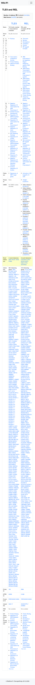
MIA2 (14, 444)
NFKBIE (23, 419)
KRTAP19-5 (12, 416)
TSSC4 (23, 514)
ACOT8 (23, 273)
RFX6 (10, 501)
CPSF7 (14, 308)
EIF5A (29, 341)
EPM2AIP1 (28, 346)
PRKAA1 (11, 488)
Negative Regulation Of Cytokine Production (26, 105)
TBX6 (13, 534)
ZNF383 (15, 576)
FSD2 (17, 346)
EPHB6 (23, 346)
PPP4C (23, 448)
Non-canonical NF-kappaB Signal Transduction (26, 142)
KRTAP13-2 (12, 411)
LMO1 (16, 429)
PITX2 (10, 479)
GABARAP (12, 349)
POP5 (27, 446)
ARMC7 (27, 281)
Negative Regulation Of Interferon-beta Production (27, 132)
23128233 (25, 215)
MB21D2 (28, 394)
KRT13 (16, 393)
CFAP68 (11, 304)
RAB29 (23, 461)
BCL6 (10, 284)
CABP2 (11, 293)
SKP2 (10, 519)
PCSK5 (15, 474)
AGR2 (10, 273)
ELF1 (26, 343)
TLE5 (14, 23)
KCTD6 (27, 376)
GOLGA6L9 (12, 358)
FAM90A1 (11, 339)
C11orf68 (23, 296)
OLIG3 (10, 469)
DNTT (27, 333)
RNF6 (22, 471)
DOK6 (10, 324)
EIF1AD (11, 329)
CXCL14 (29, 326)
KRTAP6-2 (11, 419)
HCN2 (17, 259)
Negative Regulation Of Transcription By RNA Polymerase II (14, 106)
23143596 (25, 243)
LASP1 (28, 383)
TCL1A (23, 499)
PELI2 (27, 438)
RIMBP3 (15, 503)
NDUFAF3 (23, 411)
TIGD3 (14, 541)
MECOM (11, 439)
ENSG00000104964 (14, 599)
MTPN (27, 404)
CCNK (10, 303)
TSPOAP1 (29, 513)
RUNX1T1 (28, 473)
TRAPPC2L (27, 506)
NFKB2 (27, 416)
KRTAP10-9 (12, 406)
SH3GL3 (11, 514)
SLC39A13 (24, 483)
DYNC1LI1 (27, 334)
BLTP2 (23, 294)
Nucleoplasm (26, 42)
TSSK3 (17, 556)
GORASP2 (11, 359)
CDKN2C (28, 308)
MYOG (10, 458)
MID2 (22, 398)
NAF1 (17, 458)
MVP (14, 454)
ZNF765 (27, 536)
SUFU (10, 533)
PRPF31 (11, 491)
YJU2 (22, 528)
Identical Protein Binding (14, 64)
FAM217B (11, 338)
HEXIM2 (14, 369)
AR (15, 276)
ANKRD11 (11, 276)
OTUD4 (27, 433)
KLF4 (13, 391)
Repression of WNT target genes (14, 174)
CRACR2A (11, 309)
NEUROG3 (24, 414)
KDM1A (11, 389)
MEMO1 (27, 396)
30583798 (25, 203)
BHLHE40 (14, 284)
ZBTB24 (15, 569)
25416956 (26, 15)
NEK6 (10, 463)
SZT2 (26, 494)
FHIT (28, 354)
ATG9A (27, 284)
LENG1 (23, 384)
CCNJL (14, 301)
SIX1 (14, 516)
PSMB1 (15, 493)
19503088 (25, 238)
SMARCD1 (11, 523)
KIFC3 (15, 389)
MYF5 (17, 454)
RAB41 (27, 461)
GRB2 (10, 364)
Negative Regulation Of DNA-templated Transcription (14, 142)
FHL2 (22, 356)
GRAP (22, 364)
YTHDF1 (15, 568)
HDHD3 (15, 368)
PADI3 (22, 434)
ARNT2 (23, 283)
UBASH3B (24, 521)
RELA (17, 499)
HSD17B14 (24, 373)
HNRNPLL (11, 379)
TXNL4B (28, 518)
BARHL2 (23, 291)
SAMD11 (28, 474)
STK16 (10, 531)
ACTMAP (11, 271)
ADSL (27, 274)
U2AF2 (14, 558)
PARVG (11, 473)
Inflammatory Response (26, 116)
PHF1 (14, 476)
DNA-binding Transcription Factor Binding (27, 645)
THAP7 (11, 541)
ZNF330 (17, 574)
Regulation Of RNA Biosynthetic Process (14, 629)
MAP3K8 (23, 393)
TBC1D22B (24, 498)
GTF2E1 (11, 366)
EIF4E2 (15, 329)
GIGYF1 (15, 353)
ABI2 (14, 269)
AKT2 (22, 278)
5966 (22, 589)
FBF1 (10, 341)
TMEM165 (27, 503)
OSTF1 (28, 431)
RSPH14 (26, 471)
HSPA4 (29, 373)
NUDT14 (28, 428)
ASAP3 (27, 283)
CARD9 (15, 296)
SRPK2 (11, 529)
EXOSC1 (23, 349)
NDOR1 (11, 461)
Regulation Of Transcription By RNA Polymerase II (14, 122)
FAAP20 (28, 351)
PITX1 (14, 478)
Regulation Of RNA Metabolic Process (14, 617)
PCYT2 (23, 438)
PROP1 (16, 489)
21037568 (25, 208)
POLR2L (23, 446)
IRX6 (13, 388)
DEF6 (26, 329)
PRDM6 (16, 486)
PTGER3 (23, 458)
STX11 (14, 531)
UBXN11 (14, 561)
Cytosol (25, 45)
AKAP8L (11, 274)
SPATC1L (26, 488)
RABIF (23, 463)
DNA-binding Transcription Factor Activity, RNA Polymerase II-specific (27, 73)
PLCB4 (27, 441)
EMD (30, 343)
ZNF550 (23, 533)
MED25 (11, 441)
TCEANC (11, 536)
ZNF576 (15, 583)
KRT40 (10, 398)
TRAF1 (14, 544)
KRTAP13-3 (12, 413)
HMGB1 (11, 373)
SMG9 (22, 486)
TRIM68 (28, 509)
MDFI (14, 438)
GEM (13, 351)
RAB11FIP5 (24, 263)
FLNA (26, 358)
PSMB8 (23, 454)
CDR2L (28, 309)
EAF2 (17, 326)
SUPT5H (14, 533)
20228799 (26, 255)
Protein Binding (14, 62)
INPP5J (15, 386)
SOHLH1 (11, 526)
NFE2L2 (29, 414)
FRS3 (14, 346)
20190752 (25, 186)
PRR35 (10, 493)
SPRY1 (27, 489)
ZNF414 (15, 578)
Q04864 (23, 606)
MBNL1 (16, 436)
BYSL (10, 288)
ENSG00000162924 (26, 599)
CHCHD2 (28, 314)
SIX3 (10, 518)
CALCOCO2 (16, 294)
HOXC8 (11, 383)
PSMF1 (15, 494)
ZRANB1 (15, 586)
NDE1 (30, 409)
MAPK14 (15, 434)
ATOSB (11, 281)
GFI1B (10, 353)
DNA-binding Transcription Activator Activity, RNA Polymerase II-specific (27, 83)
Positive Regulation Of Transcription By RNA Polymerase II (27, 161)
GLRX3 (28, 259)
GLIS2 (10, 354)
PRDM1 (17, 484)
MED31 (15, 441)
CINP (29, 316)
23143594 (25, 220)
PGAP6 (23, 439)
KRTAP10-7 (12, 403)
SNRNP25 (27, 486)
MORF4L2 (11, 451)
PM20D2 (29, 443)
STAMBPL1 (27, 491)
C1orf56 (23, 299)
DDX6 (16, 318)
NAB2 (14, 458)
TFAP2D (16, 539)
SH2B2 (15, 513)
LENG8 (15, 428)
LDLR (15, 426)
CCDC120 (11, 299)
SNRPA (11, 524)
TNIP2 (28, 504)
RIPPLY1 (23, 469)
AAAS (30, 269)
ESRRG (28, 348)
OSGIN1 (15, 469)
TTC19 (27, 516)
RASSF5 (28, 464)
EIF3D (26, 338)
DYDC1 (11, 326)
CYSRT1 (11, 316)
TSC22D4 (11, 553)
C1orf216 (16, 289)
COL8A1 (23, 321)
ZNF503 (15, 581)
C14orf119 (11, 289)
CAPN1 (11, 296)
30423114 (25, 240)
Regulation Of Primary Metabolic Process (14, 658)
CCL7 (10, 301)
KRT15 (10, 394)
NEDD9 (23, 413)
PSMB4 (11, 494)
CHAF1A (23, 314)
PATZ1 (15, 473)
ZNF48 (10, 581)
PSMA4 (28, 453)
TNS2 (14, 543)
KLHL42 (28, 379)
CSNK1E (11, 311)
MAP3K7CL (24, 391)
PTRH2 (11, 496)
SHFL (15, 514)
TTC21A (23, 518)
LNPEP (23, 388)
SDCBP (15, 509)
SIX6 (13, 518)
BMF (26, 294)
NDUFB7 (15, 461)
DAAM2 (28, 328)
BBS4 (27, 291)
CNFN (17, 306)
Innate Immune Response (27, 156)
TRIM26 (11, 548)
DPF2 (22, 334)
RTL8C (23, 473)
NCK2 (26, 409)
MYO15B (15, 456)
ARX (16, 278)
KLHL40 (23, 379)
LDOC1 (11, 428)
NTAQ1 (11, 466)
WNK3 (22, 526)
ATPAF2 (29, 288)
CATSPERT (12, 298)
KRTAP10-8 (12, 404)
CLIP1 (22, 319)
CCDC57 (16, 299)
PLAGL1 (14, 479)
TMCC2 (11, 543)
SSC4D (15, 529)
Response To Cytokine (26, 137)
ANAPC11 (16, 274)
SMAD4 (11, 521)
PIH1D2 (23, 441)
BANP (27, 289)
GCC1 (10, 351)
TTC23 (10, 558)
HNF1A (15, 373)
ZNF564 (28, 533)
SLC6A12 (28, 484)
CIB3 (14, 304)
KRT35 (14, 396)
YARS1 (27, 526)
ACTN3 (27, 273)
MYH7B (11, 456)
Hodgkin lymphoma (25, 180)
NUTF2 (10, 468)
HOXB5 (15, 381)
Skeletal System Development (14, 112)
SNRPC (15, 524)
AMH (10, 259)
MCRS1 (11, 438)
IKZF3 (10, 384)
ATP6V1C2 (24, 288)
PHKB (10, 261)
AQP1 (30, 278)
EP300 (26, 344)
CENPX (23, 311)
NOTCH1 (23, 424)
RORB (14, 504)
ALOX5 (26, 278)
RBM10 (16, 498)
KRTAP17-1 (12, 414)
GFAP (17, 351)
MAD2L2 (23, 389)
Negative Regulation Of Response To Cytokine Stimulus (14, 150)
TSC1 (15, 551)
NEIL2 (27, 413)
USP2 (10, 563)
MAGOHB (15, 433)
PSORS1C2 (24, 456)
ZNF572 (23, 534)
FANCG (16, 339)
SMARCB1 (16, 521)
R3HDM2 (27, 459)
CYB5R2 (23, 328)
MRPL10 (29, 403)
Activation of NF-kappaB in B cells (27, 174)
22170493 (26, 231)
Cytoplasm (25, 43)
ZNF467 (15, 579)
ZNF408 (11, 578)
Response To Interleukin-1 (13, 156)
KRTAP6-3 (11, 421)
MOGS (23, 261)
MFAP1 (11, 444)
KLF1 (10, 391)
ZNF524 (11, 583)
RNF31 (10, 504)
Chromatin (25, 38)
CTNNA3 (29, 324)
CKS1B (23, 318)
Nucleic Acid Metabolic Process (26, 627)
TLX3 (22, 503)
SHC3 (22, 481)
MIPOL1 (23, 399)
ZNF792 (15, 584)
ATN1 (13, 279)
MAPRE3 (11, 436)
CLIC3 (10, 306)
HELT (10, 369)
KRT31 (14, 394)
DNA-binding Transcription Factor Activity (27, 91)
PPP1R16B (12, 484)
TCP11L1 (27, 499)
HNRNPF (11, 374)
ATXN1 (23, 289)
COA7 (10, 308)
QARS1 (15, 496)
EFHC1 (16, 328)
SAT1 (14, 508)
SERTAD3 (11, 511)
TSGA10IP (11, 556)
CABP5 (11, 294)
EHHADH (27, 336)
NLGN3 (14, 463)
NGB (27, 419)
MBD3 (22, 396)
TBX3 (10, 534)
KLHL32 (27, 378)
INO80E (11, 386)
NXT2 (22, 429)
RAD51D (11, 498)
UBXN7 (23, 524)
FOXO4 (23, 361)
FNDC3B (28, 359)
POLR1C (11, 481)
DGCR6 (11, 319)
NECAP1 (29, 411)
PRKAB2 (11, 489)
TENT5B (11, 539)
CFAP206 (14, 303)
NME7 (26, 421)
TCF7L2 (11, 538)
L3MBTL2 (11, 426)
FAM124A (14, 333)
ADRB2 (23, 274)
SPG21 (11, 528)
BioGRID (13, 17)
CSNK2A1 (16, 311)
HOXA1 (11, 381)
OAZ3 (26, 429)
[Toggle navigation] (31, 3)
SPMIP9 (15, 528)
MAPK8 (28, 393)
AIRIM (14, 273)
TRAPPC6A (24, 508)
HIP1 (26, 368)
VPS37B (11, 566)
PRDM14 (11, 486)
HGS (10, 371)
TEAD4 (15, 538)
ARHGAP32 (12, 278)
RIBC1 (10, 503)
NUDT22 (15, 466)
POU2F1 (16, 481)
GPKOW (28, 363)
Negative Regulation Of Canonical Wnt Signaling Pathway (14, 161)
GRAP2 (17, 363)
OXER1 (11, 471)
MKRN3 (11, 446)
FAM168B (11, 336)
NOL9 (27, 423)
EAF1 (14, 326)
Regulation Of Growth (14, 137)
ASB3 (10, 279)
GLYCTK (23, 363)
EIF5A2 (23, 343)
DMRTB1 (11, 323)
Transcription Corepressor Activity (13, 58)
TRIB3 (14, 546)
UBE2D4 (29, 521)
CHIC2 (23, 316)
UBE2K (23, 523)
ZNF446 (28, 531)
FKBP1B (26, 356)
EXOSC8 (23, 351)
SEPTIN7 (28, 479)
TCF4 (15, 536)
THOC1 (27, 501)
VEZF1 (10, 564)
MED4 (10, 443)
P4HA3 (15, 471)
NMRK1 (23, 423)
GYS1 (15, 366)
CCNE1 (27, 304)
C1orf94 (11, 291)
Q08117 (11, 604)
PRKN (22, 451)
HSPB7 (27, 374)
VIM (18, 564)
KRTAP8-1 (11, 424)
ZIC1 (14, 573)
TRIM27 (15, 548)
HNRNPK (11, 378)
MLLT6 (10, 448)
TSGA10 (11, 554)
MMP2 (23, 401)
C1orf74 (28, 299)
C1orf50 (29, 298)
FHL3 (10, 343)
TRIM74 (23, 511)
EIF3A (22, 338)
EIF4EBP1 (24, 341)
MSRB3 (23, 404)
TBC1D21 (23, 496)
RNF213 (28, 469)
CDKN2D (23, 309)
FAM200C (23, 353)
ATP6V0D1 (16, 281)
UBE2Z (27, 523)
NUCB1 (29, 426)
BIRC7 (10, 286)
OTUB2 (23, 433)
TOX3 (10, 544)
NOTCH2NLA (12, 464)
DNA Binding (26, 88)
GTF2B (23, 366)
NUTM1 (15, 468)
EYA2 (10, 333)
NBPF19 (11, 459)
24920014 (25, 210)
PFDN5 (11, 476)
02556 (10, 594)
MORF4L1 (11, 449)
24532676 (25, 250)
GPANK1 (11, 361)
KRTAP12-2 (12, 409)
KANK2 (17, 388)
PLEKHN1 (24, 443)
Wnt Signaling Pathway (14, 134)
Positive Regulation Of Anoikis (14, 168)
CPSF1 (27, 323)
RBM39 (23, 466)
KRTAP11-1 (12, 408)
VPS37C (16, 566)
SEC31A (23, 479)
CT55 (10, 314)
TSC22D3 (28, 511)
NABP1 (28, 408)
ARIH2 (29, 279)
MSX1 (10, 453)
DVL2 (13, 324)
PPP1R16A (12, 483)
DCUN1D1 (11, 318)
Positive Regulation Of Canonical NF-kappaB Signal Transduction (27, 150)
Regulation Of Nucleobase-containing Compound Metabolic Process (14, 638)
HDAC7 (23, 368)
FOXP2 (11, 346)
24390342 (25, 241)
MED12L (16, 439)
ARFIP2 (25, 279)
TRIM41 (11, 549)
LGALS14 (27, 384)
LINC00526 (12, 429)
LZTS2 (10, 433)
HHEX (13, 371)
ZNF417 (11, 579)
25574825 (25, 221)
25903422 (25, 223)
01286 (22, 594)
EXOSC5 (13, 331)
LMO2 (10, 431)
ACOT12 (27, 271)
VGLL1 (14, 564)
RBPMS (11, 499)
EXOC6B (23, 259)
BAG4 (10, 283)
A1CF (26, 269)
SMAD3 (14, 519)
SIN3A (26, 481)
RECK (27, 466)
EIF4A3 (23, 339)
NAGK (22, 409)
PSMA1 (23, 453)
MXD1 (26, 261)
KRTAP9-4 (24, 381)
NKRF (22, 421)
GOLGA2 (11, 356)
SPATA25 (16, 526)
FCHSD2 (14, 341)
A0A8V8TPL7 (24, 604)
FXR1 (10, 348)
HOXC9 (15, 383)
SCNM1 (11, 509)
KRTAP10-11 (12, 399)
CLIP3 (14, 306)
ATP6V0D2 (24, 286)
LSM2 (17, 431)
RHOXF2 (14, 501)
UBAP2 (11, 559)
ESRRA (23, 348)
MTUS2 (11, 454)
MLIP (27, 399)
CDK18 (27, 306)
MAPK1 (11, 434)
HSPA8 (23, 374)
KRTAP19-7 (12, 418)
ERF (10, 331)
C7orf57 (15, 291)
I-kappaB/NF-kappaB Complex (26, 632)
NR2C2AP (24, 426)
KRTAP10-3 (12, 401)
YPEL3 (10, 568)
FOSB (13, 343)
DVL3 (16, 324)
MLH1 (14, 446)
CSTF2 (10, 313)
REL (26, 23)
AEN (15, 271)
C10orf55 (14, 288)
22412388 (26, 196)
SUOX (22, 494)
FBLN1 (13, 259)
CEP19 (27, 311)
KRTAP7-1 (11, 423)
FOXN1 (15, 344)
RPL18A (11, 506)
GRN (13, 364)
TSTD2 (23, 516)
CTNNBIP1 (24, 326)
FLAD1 (23, 358)
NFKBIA (23, 418)
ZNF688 (11, 584)
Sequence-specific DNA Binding (26, 98)
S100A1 (23, 474)
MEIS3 (14, 443)
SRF (22, 491)
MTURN (23, 406)
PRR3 (15, 491)
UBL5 (10, 561)
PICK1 (10, 478)
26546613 (25, 193)
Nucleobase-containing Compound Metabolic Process (26, 639)
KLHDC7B (11, 393)
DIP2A (15, 319)
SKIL (16, 518)
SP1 (22, 488)
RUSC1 (11, 508)
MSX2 (14, 453)
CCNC (22, 304)
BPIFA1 (15, 286)
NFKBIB (28, 418)
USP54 (14, 563)
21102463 (25, 198)
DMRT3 (15, 321)
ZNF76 (23, 536)
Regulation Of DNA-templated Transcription (14, 116)
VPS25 (27, 524)
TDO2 (22, 501)
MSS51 (16, 451)
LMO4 (13, 431)
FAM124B (11, 334)
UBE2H (15, 559)
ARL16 (23, 281)
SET (15, 511)
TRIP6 (15, 549)
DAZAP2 (16, 316)
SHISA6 (11, 516)
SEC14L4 (28, 478)
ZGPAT (11, 573)
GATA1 (17, 349)
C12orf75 (28, 296)
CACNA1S (24, 303)
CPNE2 (28, 321)
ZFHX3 (15, 571)
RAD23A (27, 463)
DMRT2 (11, 321)
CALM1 (29, 303)
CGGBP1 (29, 313)
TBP (28, 498)
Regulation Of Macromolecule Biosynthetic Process (14, 664)
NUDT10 (23, 428)
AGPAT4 (23, 276)
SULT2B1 (27, 493)
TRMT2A (11, 551)
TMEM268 (24, 504)
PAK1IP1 (27, 434)
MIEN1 (26, 398)
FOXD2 (11, 344)
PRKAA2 (16, 488)
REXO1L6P (28, 468)
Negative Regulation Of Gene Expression (14, 129)
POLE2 (28, 444)
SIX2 (17, 516)
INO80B (14, 384)
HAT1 (26, 366)
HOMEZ (16, 379)
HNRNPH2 (11, 376)
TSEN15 (16, 553)
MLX (14, 448)
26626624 (25, 228)
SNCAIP (17, 523)
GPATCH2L (12, 363)
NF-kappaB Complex (26, 47)
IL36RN (23, 376)
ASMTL (23, 284)
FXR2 (13, 348)
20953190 (25, 218)
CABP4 (15, 293)
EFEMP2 (11, 328)
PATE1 (27, 436)
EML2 (22, 344)
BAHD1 (14, 283)
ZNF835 (11, 586)
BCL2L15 (23, 293)
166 (10, 589)
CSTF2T (15, 313)
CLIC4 (27, 318)
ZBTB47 (11, 571)
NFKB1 (23, 416)
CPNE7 (23, 323)
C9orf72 (23, 301)
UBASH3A (24, 519)
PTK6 (27, 458)
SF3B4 (10, 513)
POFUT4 (23, 444)
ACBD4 (23, 271)
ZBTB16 (11, 569)
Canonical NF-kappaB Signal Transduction (27, 120)
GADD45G (28, 361)
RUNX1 (15, 506)
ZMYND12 (11, 574)
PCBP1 (11, 474)
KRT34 (10, 396)
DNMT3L (16, 323)
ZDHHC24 (23, 529)
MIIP (17, 444)
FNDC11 (23, 359)
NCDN (15, 459)
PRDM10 (27, 448)
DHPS (27, 331)
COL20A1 (27, 319)
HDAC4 (11, 368)
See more (11, 669)
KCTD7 (23, 378)
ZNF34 (10, 576)
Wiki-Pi (4, 2)
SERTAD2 (24, 264)
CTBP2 (14, 314)
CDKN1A (23, 308)
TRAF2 (10, 546)
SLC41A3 (23, 484)
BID (31, 293)
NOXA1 (28, 424)
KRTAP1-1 (15, 398)
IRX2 (10, 388)
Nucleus (12, 38)
